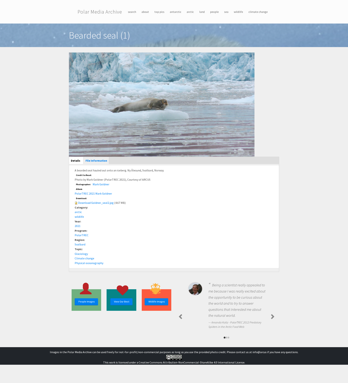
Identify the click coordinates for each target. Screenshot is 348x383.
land (202, 12)
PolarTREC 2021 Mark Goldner (93, 193)
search (132, 12)
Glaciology (81, 254)
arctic (190, 12)
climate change (258, 12)
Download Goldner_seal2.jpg (96, 203)
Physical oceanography (89, 263)
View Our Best (121, 301)
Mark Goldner (101, 184)
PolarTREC (81, 235)
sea (226, 12)
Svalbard (80, 244)
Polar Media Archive (100, 12)
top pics (159, 12)
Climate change (84, 258)
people (214, 12)
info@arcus (259, 352)
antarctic (175, 12)
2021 (77, 226)
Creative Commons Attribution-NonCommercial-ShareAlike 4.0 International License (192, 362)
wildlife (238, 12)
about (145, 12)
